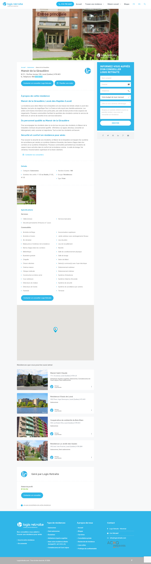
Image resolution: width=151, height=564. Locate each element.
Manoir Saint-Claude (58, 373)
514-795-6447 (66, 4)
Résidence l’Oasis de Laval (61, 397)
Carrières (81, 534)
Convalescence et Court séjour (58, 547)
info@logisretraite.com (118, 538)
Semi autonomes (54, 531)
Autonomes (52, 528)
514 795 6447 (114, 533)
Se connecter (22, 543)
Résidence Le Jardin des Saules (63, 444)
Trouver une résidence (93, 4)
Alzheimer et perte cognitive (57, 538)
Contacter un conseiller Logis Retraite (37, 83)
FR (134, 4)
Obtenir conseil (113, 4)
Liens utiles (82, 545)
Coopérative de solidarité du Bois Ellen (66, 420)
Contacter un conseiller (32, 495)
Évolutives (51, 534)
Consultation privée (84, 538)
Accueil (79, 4)
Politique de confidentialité (87, 548)
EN (139, 4)
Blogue (126, 4)
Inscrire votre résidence (26, 540)
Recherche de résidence (86, 541)
